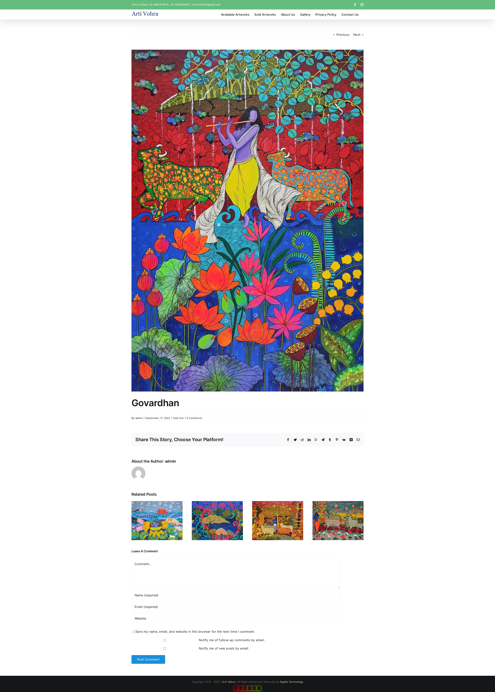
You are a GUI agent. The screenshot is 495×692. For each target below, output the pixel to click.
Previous (342, 35)
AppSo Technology (291, 681)
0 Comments (194, 418)
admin (139, 418)
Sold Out (178, 418)
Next (356, 35)
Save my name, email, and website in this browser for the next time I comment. (195, 631)
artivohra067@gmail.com (206, 4)
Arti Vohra (228, 681)
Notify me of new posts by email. (224, 648)
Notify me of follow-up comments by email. (232, 640)
